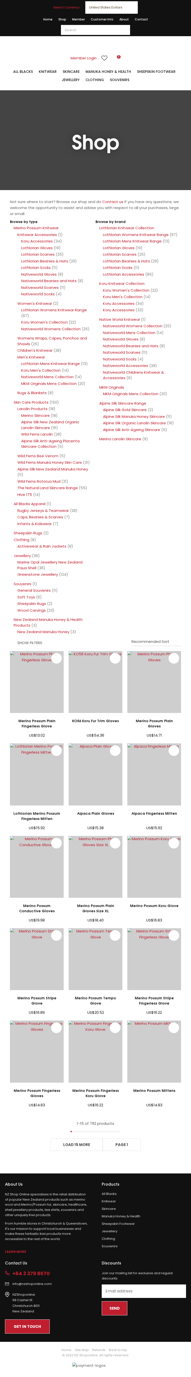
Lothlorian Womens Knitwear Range (54, 310)
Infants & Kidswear (34, 523)
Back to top (118, 1350)
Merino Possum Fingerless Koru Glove (95, 1093)
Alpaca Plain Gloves (95, 813)
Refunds (98, 1350)
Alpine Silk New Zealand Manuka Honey (52, 469)
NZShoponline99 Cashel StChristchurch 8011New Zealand (26, 1303)
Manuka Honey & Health (108, 71)
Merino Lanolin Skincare (120, 439)
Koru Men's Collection (41, 370)
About (124, 19)
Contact (141, 19)
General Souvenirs (34, 590)
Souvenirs (119, 79)
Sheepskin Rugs (28, 533)
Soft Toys (26, 597)
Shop (62, 19)
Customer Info (102, 19)
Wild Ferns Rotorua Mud (38, 481)
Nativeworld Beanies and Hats (49, 280)
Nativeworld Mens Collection (47, 376)
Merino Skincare (35, 415)
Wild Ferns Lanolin (37, 434)
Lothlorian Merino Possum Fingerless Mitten (36, 815)
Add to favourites (56, 658)
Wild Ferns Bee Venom (37, 456)
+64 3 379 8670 (31, 1273)
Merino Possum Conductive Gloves (37, 908)
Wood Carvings (31, 610)
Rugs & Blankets (32, 392)
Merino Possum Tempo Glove (95, 1000)
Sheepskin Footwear (156, 71)
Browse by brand (111, 221)
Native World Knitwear (119, 319)
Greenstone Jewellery (37, 574)
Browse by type (24, 221)
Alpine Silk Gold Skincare (125, 409)
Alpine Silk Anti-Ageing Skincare (131, 429)
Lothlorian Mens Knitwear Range (50, 363)
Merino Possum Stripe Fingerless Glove (154, 1000)
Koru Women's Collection (44, 322)
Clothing (95, 79)
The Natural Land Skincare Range (47, 487)
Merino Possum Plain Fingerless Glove (36, 723)
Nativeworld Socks (38, 294)
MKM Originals (111, 387)
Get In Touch (27, 1326)
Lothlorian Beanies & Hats (44, 261)
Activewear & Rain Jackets (41, 546)
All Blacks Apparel (30, 503)
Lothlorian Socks (36, 267)
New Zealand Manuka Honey (43, 631)
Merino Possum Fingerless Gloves (37, 1093)
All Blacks (23, 71)
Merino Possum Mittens (154, 1090)
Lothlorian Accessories (123, 274)
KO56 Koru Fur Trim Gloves (95, 720)
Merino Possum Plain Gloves (154, 723)
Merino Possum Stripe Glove (36, 1000)
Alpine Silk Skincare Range (122, 403)
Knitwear (48, 71)
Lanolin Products (32, 408)
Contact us (112, 201)
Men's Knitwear (31, 357)
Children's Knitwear (34, 350)
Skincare (71, 71)
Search (124, 30)
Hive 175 (24, 494)
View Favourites (104, 58)
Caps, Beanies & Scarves (40, 517)
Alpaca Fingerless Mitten (154, 813)
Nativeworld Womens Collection (51, 329)
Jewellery (71, 79)
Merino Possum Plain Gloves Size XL (95, 908)
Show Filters (29, 642)
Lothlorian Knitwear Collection (126, 227)
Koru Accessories (37, 241)
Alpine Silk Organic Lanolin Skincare (134, 423)
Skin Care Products (31, 402)
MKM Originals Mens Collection (49, 383)
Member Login (83, 58)
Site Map (82, 1350)
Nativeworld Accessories (125, 365)
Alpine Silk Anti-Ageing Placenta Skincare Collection (50, 443)
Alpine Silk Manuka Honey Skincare (134, 416)
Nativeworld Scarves (40, 287)
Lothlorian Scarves (38, 254)
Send (114, 1308)
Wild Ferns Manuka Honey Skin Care (49, 462)
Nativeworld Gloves (39, 274)
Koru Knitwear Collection (121, 283)
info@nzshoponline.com (32, 1283)
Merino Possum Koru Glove (154, 905)
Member (78, 19)
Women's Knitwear (34, 303)
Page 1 (121, 1144)
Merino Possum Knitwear (36, 227)
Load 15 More (76, 1144)
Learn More (15, 1251)
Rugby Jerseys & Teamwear (43, 510)
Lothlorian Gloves (37, 247)
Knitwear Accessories (37, 234)
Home (47, 19)
